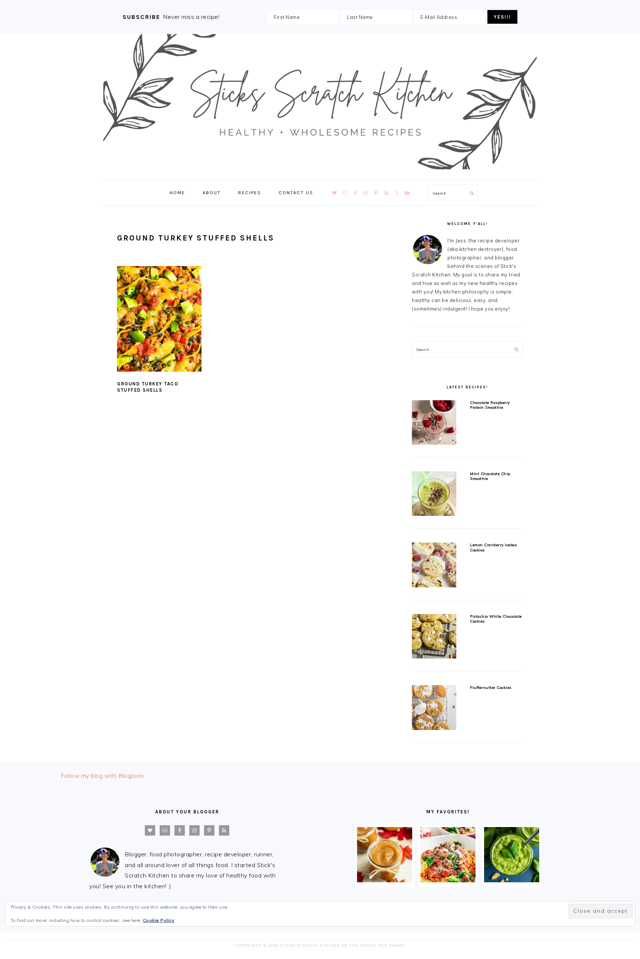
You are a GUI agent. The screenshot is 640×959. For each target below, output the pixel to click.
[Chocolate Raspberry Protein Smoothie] (434, 423)
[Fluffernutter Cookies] (434, 708)
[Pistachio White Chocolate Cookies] (434, 637)
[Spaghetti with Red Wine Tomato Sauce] (448, 880)
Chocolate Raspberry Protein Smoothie (490, 405)
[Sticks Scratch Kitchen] (320, 171)
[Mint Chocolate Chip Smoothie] (434, 494)
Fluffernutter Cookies (490, 687)
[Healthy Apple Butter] (384, 880)
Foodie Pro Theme (382, 945)
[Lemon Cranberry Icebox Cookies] (434, 566)
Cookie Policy (158, 920)
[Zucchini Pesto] (511, 880)
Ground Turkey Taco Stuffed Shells (147, 387)
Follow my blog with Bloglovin (102, 775)
